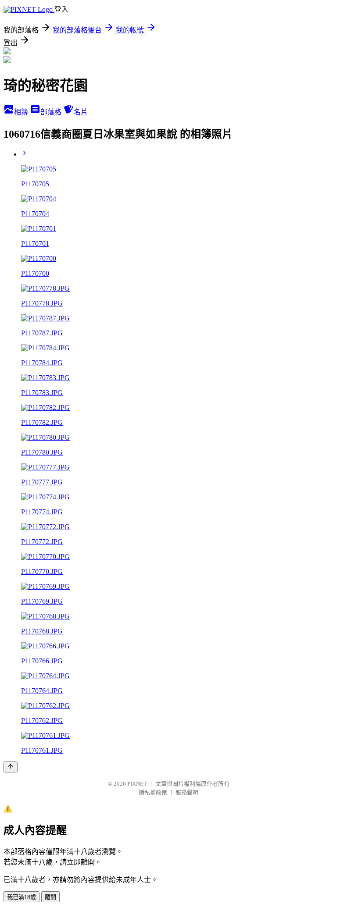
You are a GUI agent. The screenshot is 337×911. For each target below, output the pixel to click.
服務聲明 (187, 792)
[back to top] (11, 767)
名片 (81, 112)
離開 (50, 897)
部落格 (51, 112)
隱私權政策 (153, 792)
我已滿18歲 (21, 897)
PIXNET (137, 783)
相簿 (22, 112)
